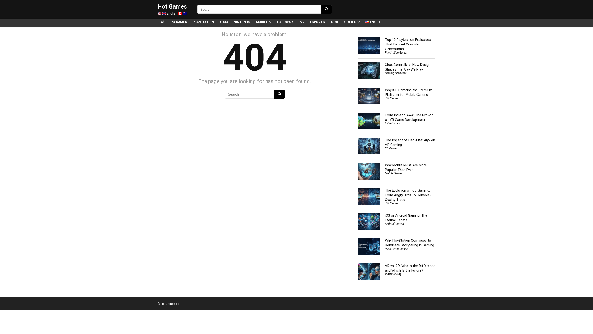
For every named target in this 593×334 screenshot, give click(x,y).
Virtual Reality (393, 274)
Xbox (224, 22)
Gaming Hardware (396, 73)
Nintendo (242, 22)
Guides (350, 22)
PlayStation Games (396, 52)
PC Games (179, 22)
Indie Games (392, 123)
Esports (317, 22)
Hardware (286, 22)
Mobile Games (393, 173)
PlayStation (203, 22)
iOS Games (391, 98)
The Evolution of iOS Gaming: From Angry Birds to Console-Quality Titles (408, 195)
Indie (334, 22)
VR (302, 22)
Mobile (262, 22)
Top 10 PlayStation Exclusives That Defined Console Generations (408, 44)
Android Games (394, 223)
